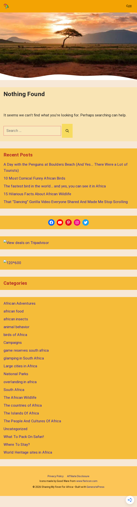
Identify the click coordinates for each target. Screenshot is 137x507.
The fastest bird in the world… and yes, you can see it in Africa (55, 186)
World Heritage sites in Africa (28, 452)
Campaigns (13, 342)
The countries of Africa (23, 405)
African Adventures (19, 303)
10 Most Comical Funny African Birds (34, 178)
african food (14, 311)
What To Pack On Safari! (24, 437)
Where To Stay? (17, 444)
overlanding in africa (20, 382)
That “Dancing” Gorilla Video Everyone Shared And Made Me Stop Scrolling (66, 202)
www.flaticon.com (87, 481)
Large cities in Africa (20, 366)
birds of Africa (15, 335)
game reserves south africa (26, 350)
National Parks (16, 374)
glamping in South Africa (24, 358)
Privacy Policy (56, 476)
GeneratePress (95, 486)
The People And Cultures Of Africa (32, 421)
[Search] (67, 131)
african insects (16, 319)
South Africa (14, 390)
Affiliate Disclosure (78, 476)
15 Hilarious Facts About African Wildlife (37, 194)
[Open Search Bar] (127, 6)
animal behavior (16, 327)
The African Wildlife (20, 397)
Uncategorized (15, 429)
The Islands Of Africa (21, 413)
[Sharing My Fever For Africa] (6, 6)
